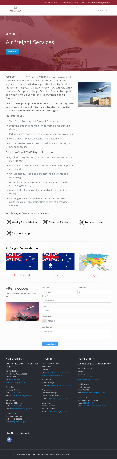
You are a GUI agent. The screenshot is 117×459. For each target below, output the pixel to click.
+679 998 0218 (87, 403)
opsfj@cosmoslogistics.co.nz (57, 398)
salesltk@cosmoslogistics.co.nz (94, 406)
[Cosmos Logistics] (15, 10)
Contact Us (12, 52)
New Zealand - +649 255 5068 (74, 2)
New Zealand (22, 275)
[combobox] (44, 321)
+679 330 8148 (50, 372)
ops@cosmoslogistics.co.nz (21, 422)
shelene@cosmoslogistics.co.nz (22, 409)
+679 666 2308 (86, 377)
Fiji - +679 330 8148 (52, 2)
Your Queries (47, 327)
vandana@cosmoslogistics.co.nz (59, 385)
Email (44, 296)
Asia (95, 276)
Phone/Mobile (47, 317)
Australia (58, 275)
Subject (45, 306)
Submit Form (50, 344)
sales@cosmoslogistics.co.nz (57, 411)
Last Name (81, 288)
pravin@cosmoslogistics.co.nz (100, 2)
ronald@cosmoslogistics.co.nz (93, 393)
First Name (46, 288)
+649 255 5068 (14, 379)
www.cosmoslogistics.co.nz (16, 382)
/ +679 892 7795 (62, 372)
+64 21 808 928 (16, 393)
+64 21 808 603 (16, 406)
